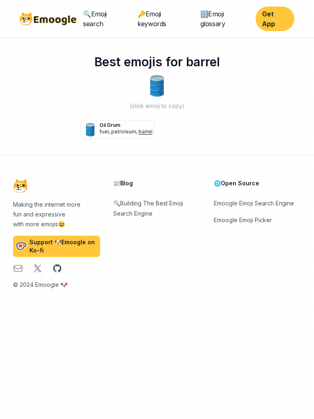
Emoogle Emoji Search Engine (254, 203)
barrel (146, 131)
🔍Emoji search (95, 19)
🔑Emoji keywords (151, 19)
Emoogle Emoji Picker (243, 219)
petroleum (123, 131)
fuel (104, 131)
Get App (268, 19)
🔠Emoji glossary (212, 19)
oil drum (109, 125)
